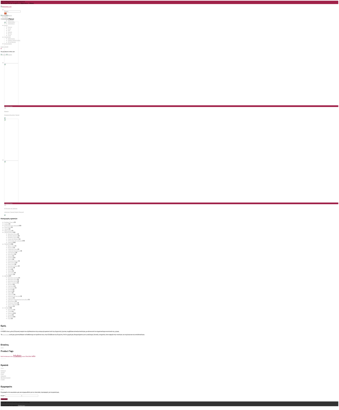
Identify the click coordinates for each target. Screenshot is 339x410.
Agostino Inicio (12, 281)
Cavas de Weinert (13, 239)
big (4, 356)
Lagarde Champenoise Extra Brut (18, 299)
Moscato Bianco (13, 261)
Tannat (6, 229)
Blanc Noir (11, 246)
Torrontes (11, 272)
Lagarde (10, 242)
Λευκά (10, 315)
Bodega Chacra (9, 222)
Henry (10, 293)
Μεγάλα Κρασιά (5, 378)
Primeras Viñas (12, 303)
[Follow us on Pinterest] (2, 358)
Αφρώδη (10, 309)
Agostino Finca (12, 234)
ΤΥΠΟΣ (6, 308)
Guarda (10, 291)
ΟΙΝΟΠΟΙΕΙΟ (8, 232)
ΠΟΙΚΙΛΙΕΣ (11, 20)
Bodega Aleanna (13, 235)
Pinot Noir (7, 227)
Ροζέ (9, 318)
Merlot (10, 259)
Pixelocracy (21, 405)
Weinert (10, 306)
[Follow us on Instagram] (5, 358)
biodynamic (7, 356)
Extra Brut (11, 254)
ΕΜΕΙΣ (6, 17)
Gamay (10, 256)
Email (3, 395)
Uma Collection (12, 304)
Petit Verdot (11, 262)
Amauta (10, 284)
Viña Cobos (7, 230)
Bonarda (10, 247)
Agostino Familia (13, 278)
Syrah (9, 269)
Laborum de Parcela (14, 296)
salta (33, 356)
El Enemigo (11, 288)
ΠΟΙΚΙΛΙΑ (4, 19)
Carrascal (11, 286)
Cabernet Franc (12, 249)
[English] (9, 15)
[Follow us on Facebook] (1, 358)
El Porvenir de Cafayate (11, 225)
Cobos (6, 224)
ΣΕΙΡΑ (6, 276)
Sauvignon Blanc (13, 266)
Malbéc (10, 257)
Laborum (10, 294)
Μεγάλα (10, 316)
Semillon (10, 267)
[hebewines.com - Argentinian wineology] (6, 6)
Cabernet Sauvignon (14, 251)
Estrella (10, 289)
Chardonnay (11, 252)
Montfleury (11, 301)
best (2, 356)
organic (23, 356)
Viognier (10, 274)
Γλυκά (10, 311)
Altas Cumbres (12, 283)
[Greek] (3, 54)
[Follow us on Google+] (3, 358)
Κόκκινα (10, 313)
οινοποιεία (5, 334)
